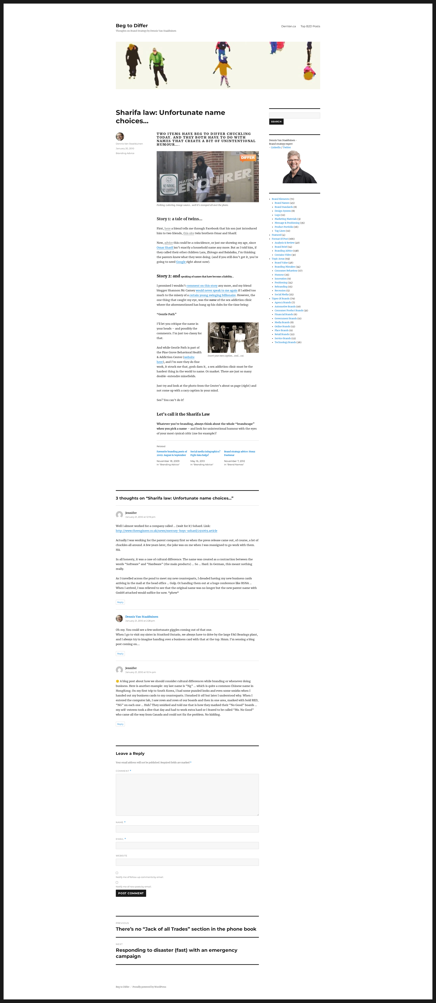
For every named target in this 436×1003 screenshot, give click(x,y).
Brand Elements (280, 199)
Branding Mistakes (285, 266)
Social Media (281, 294)
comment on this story (201, 285)
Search (276, 121)
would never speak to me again (216, 290)
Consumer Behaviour (286, 270)
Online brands (282, 326)
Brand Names (282, 203)
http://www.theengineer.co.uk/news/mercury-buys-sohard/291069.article (166, 530)
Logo (277, 215)
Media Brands (282, 322)
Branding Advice (125, 153)
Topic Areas (278, 258)
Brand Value (281, 262)
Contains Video (283, 254)
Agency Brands (283, 302)
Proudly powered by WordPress (149, 986)
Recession (280, 290)
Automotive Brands (285, 306)
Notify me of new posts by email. (134, 886)
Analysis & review (284, 242)
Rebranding (281, 286)
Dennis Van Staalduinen (129, 143)
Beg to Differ (132, 25)
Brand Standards (284, 207)
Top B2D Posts (310, 26)
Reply (120, 602)
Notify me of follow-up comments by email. (140, 877)
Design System (283, 211)
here (168, 228)
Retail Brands (282, 334)
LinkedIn (276, 147)
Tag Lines (280, 230)
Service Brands (283, 338)
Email (121, 839)
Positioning (281, 282)
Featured (276, 235)
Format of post (280, 238)
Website (121, 855)
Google (181, 261)
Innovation (281, 278)
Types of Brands (281, 298)
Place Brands (282, 330)
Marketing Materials (286, 219)
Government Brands (286, 318)
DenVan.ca (288, 26)
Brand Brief (281, 246)
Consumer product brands (289, 310)
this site (188, 233)
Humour (279, 274)
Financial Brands (284, 314)
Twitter (287, 147)
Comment (123, 770)
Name (121, 822)
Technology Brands (285, 342)
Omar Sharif (165, 247)
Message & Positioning (287, 222)
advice (168, 242)
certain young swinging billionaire (212, 295)
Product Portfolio (284, 227)
